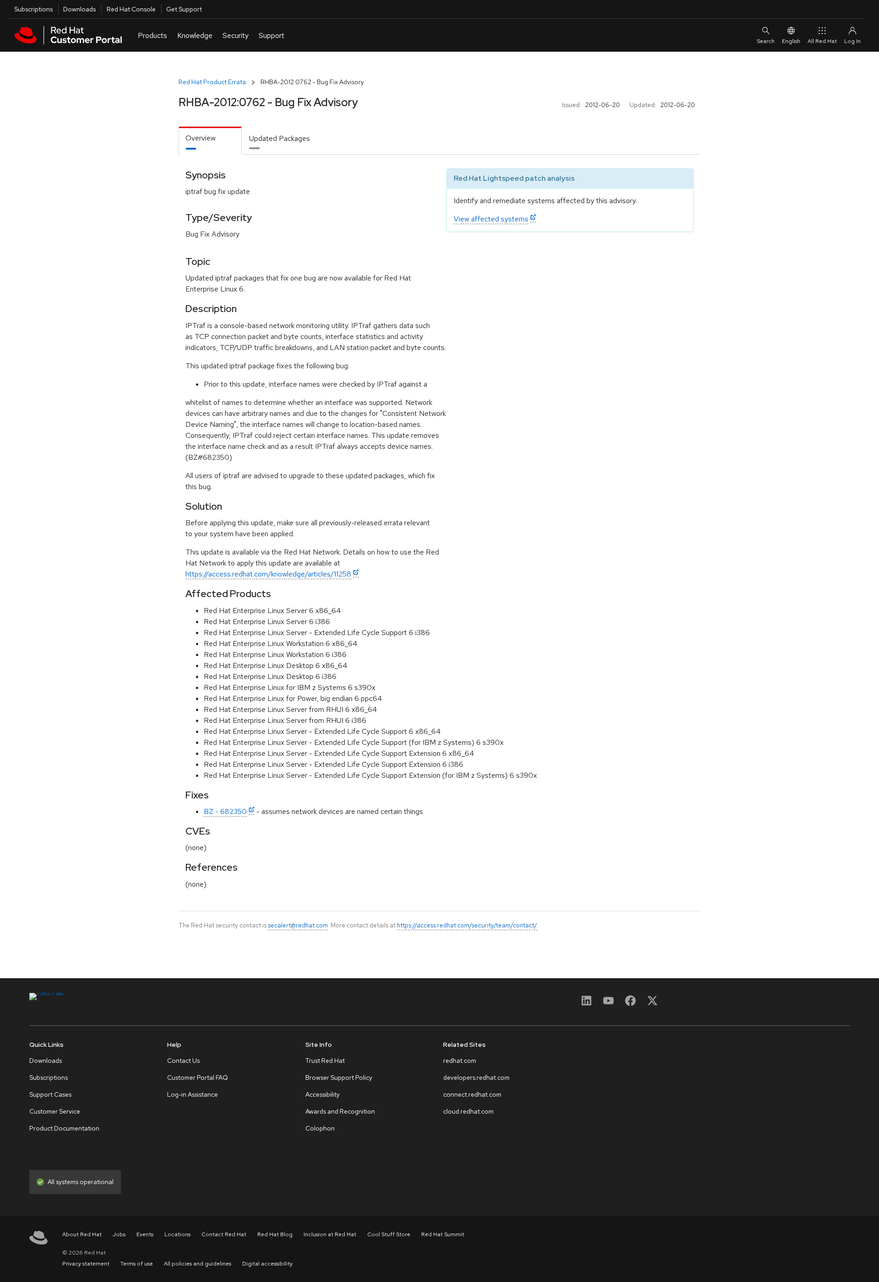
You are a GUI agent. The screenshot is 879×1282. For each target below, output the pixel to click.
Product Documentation (64, 1128)
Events (144, 1234)
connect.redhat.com (472, 1094)
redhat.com (459, 1060)
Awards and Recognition (340, 1111)
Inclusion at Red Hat (330, 1234)
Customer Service (54, 1111)
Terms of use (136, 1263)
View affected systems (491, 219)
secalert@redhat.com (298, 925)
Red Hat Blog (275, 1234)
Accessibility (322, 1094)
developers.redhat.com (476, 1077)
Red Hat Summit (442, 1234)
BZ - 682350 (225, 811)
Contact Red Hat (223, 1234)
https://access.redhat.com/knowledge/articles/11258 (268, 574)
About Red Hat (82, 1234)
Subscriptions (33, 9)
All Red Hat (822, 41)
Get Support (184, 9)
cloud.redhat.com (468, 1111)
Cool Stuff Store (388, 1234)
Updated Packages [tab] (279, 138)
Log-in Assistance (192, 1094)
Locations (177, 1234)
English (791, 41)
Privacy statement (85, 1263)
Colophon (320, 1128)
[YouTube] (608, 1003)
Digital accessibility (267, 1263)
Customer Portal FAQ (197, 1077)
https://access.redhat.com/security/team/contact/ (467, 925)
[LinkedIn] (586, 1003)
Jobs (119, 1234)
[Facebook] (630, 1003)
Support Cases (50, 1094)
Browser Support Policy (338, 1077)
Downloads (79, 9)
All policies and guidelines (197, 1263)
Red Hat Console (131, 9)
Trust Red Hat (325, 1060)
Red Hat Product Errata (212, 82)
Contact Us (183, 1060)
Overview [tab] (200, 138)
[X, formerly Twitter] (652, 1003)
